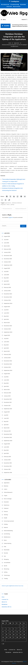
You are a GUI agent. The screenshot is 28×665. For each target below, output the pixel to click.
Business (6, 486)
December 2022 (8, 361)
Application (6, 56)
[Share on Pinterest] (21, 196)
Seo (5, 556)
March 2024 (7, 322)
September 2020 (8, 440)
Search (24, 19)
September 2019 (8, 472)
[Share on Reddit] (24, 196)
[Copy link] (9, 200)
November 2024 (8, 297)
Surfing (5, 572)
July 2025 (6, 271)
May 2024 (6, 316)
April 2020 (6, 453)
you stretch (17, 6)
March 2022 (7, 389)
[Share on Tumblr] (2, 200)
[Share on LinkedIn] (14, 196)
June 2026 (6, 242)
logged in (10, 217)
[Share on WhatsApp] (17, 196)
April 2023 (6, 348)
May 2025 (6, 278)
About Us (4, 602)
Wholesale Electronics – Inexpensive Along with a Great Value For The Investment (8, 208)
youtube (23, 4)
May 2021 (6, 421)
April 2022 (6, 386)
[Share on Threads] (5, 200)
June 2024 (6, 313)
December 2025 (8, 255)
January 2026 (7, 252)
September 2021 (8, 408)
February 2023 (7, 354)
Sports (5, 565)
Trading (6, 578)
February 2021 (7, 431)
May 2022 (6, 383)
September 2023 (8, 332)
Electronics (6, 505)
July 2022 (6, 377)
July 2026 (6, 239)
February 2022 (7, 392)
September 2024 (8, 303)
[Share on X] (10, 196)
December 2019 (8, 463)
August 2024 (7, 306)
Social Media (7, 562)
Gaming (6, 514)
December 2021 (8, 399)
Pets (5, 546)
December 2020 (8, 434)
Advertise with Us (6, 607)
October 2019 (7, 469)
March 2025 (7, 284)
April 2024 (6, 319)
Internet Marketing (8, 530)
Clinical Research (8, 492)
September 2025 (8, 265)
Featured (6, 508)
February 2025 (7, 287)
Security (6, 553)
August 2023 (7, 335)
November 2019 (7, 466)
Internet (6, 527)
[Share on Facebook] (6, 196)
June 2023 (6, 341)
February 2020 (7, 456)
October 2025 (7, 262)
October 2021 (7, 405)
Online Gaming (7, 543)
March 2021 (6, 428)
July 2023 (6, 338)
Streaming (6, 569)
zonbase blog (15, 4)
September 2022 (8, 370)
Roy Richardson (17, 58)
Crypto (5, 495)
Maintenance (7, 537)
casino (5, 489)
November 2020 (8, 437)
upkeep (12, 204)
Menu (4, 19)
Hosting (6, 524)
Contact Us (5, 599)
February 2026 (7, 249)
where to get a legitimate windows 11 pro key (12, 585)
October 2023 (7, 329)
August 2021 (7, 412)
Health (5, 518)
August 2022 (7, 373)
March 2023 (7, 351)
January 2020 (7, 459)
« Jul (3, 644)
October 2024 (7, 300)
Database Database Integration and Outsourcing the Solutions (21, 208)
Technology (7, 575)
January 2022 (7, 396)
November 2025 (8, 258)
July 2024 (6, 309)
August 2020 (7, 444)
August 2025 (7, 268)
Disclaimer (4, 604)
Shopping (6, 559)
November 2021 (7, 402)
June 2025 (6, 274)
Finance (6, 511)
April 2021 (6, 424)
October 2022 (7, 367)
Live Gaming (7, 534)
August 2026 (7, 236)
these (8, 204)
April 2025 (6, 281)
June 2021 (6, 418)
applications (8, 203)
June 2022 (6, 380)
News (5, 540)
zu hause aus (5, 4)
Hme (3, 597)
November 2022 (8, 364)
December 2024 (8, 294)
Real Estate (6, 549)
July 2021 (6, 415)
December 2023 (8, 325)
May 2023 (6, 345)
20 (13, 634)
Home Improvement (9, 521)
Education (6, 502)
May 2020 (6, 450)
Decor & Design (7, 498)
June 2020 (6, 447)
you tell (10, 6)
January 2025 (7, 290)
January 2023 (7, 357)
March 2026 (7, 246)
